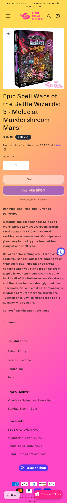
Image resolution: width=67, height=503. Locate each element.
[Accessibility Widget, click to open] (61, 251)
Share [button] (11, 322)
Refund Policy (17, 351)
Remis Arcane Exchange (31, 497)
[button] (8, 16)
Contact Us (15, 369)
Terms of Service (19, 360)
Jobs (10, 377)
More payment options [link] (33, 199)
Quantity (8, 156)
